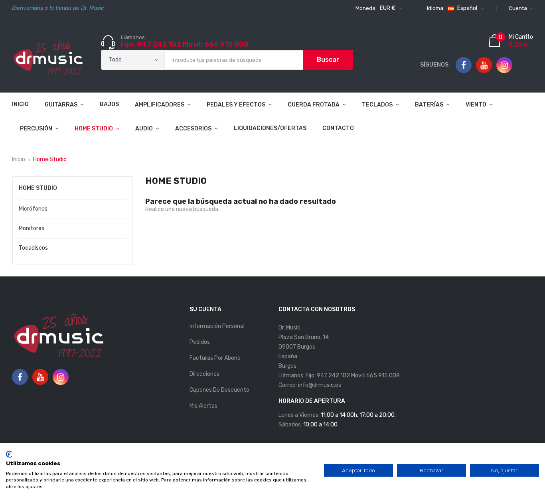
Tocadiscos (33, 248)
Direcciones (204, 374)
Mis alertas (203, 405)
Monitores (31, 228)
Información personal (217, 326)
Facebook (463, 65)
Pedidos (200, 342)
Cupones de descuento (219, 390)
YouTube (484, 65)
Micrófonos (33, 208)
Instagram (504, 65)
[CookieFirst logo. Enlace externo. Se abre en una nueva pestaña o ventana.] (9, 454)
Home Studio (38, 188)
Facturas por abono (215, 358)
